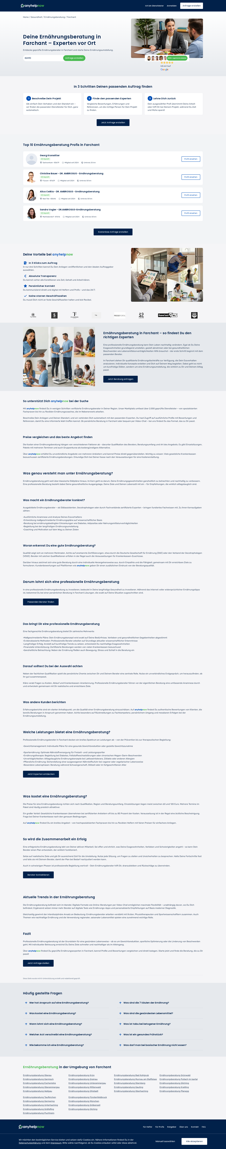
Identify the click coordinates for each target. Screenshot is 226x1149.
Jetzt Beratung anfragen (120, 379)
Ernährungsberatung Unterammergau (87, 1083)
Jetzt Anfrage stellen (38, 963)
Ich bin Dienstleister (154, 5)
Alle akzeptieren (194, 1141)
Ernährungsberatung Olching (83, 1109)
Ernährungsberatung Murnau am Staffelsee (135, 1079)
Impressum (56, 1143)
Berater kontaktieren (38, 874)
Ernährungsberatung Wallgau (37, 1091)
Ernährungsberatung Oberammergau (41, 1087)
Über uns (183, 1127)
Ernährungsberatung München (84, 1101)
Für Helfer (147, 1127)
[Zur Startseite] (32, 6)
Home (26, 17)
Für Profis (159, 1127)
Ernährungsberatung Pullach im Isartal (179, 1079)
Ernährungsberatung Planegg (174, 1091)
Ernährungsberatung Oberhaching (131, 1091)
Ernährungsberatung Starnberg (129, 1083)
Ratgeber (171, 1127)
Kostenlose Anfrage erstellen (113, 231)
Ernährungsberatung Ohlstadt (83, 1091)
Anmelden (172, 5)
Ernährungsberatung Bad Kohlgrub (131, 1075)
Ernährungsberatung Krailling (174, 1087)
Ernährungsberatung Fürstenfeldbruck (88, 1097)
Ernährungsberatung (54, 17)
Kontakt (195, 1127)
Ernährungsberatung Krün (82, 1075)
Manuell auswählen (165, 1141)
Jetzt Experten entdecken (41, 774)
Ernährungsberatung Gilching (174, 1083)
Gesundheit (36, 17)
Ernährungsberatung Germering (39, 1101)
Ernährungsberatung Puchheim (38, 1113)
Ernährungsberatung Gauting (128, 1087)
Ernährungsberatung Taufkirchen (39, 1097)
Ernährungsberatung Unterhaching (40, 1105)
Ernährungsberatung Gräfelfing (38, 1109)
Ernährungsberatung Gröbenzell (84, 1105)
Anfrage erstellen (192, 5)
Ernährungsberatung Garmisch (38, 1079)
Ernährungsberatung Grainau (83, 1079)
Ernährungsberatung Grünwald (175, 1075)
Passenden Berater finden (40, 601)
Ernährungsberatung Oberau (37, 1075)
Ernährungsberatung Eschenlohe (39, 1083)
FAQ (204, 1127)
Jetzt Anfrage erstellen (113, 122)
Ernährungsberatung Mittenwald (85, 1087)
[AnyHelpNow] (31, 1127)
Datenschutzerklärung (30, 1143)
